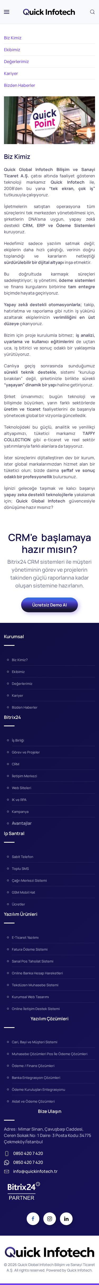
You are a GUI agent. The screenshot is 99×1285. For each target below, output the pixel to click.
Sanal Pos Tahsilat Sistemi (32, 961)
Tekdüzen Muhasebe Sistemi (35, 985)
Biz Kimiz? (20, 659)
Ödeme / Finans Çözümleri (33, 1065)
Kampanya (20, 811)
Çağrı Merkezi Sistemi (29, 880)
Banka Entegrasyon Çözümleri (36, 1077)
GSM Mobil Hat (23, 892)
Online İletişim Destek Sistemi (36, 1008)
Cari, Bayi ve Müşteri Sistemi (34, 1042)
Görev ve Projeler (26, 752)
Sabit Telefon (22, 856)
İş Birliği (18, 740)
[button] (6, 12)
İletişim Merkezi (24, 776)
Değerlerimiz (16, 61)
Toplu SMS (20, 868)
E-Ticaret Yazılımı (25, 937)
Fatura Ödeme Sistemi (30, 949)
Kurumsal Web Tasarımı (30, 996)
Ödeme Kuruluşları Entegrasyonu (38, 1089)
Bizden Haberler (19, 85)
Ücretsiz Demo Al (49, 605)
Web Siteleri (21, 787)
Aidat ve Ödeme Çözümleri (33, 1101)
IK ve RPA (19, 799)
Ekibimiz (12, 50)
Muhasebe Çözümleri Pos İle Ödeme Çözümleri (49, 1053)
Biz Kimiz (13, 38)
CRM (15, 764)
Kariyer (11, 73)
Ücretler (18, 904)
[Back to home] (49, 12)
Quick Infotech (79, 1270)
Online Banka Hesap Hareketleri (37, 973)
